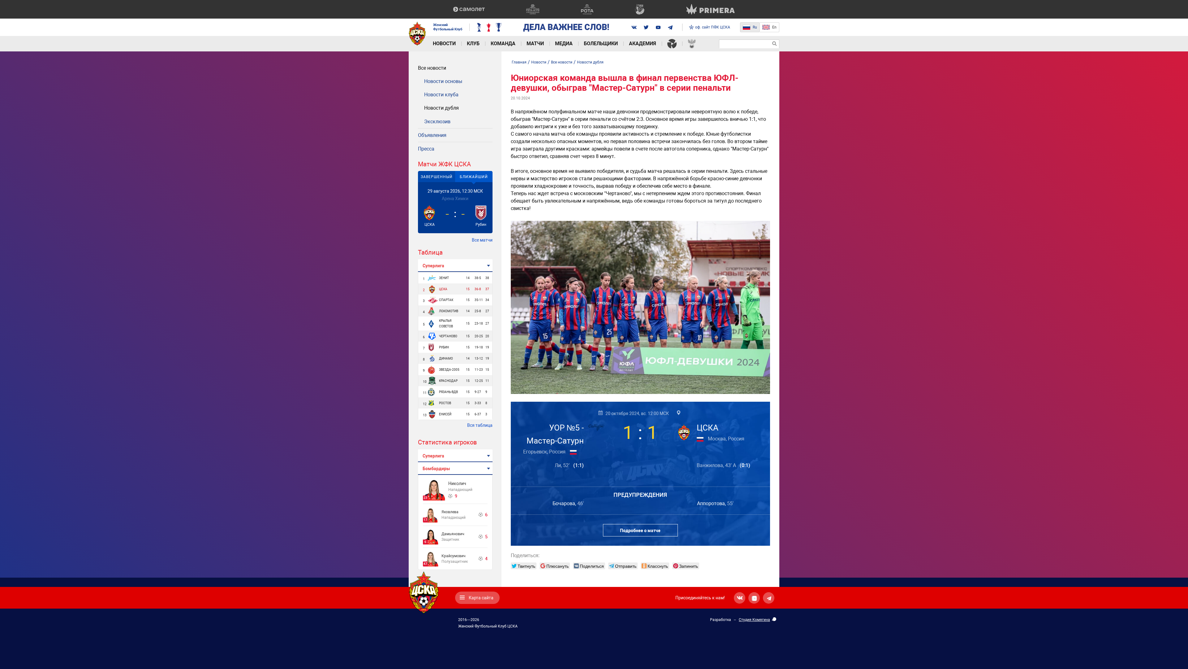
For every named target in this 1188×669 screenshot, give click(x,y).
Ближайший (474, 177)
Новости (444, 43)
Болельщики (601, 43)
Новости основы (443, 81)
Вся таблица (480, 425)
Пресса (426, 149)
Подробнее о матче (640, 530)
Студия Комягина (754, 620)
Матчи (535, 43)
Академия (642, 43)
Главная (519, 62)
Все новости (432, 68)
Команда (503, 43)
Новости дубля (441, 108)
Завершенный (437, 177)
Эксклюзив (437, 122)
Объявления (432, 135)
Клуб (473, 43)
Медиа (564, 43)
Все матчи (482, 240)
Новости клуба (441, 95)
